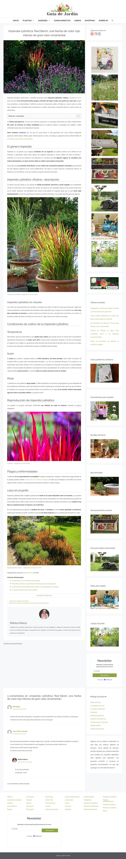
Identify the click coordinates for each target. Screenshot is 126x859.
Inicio (16, 20)
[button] (77, 116)
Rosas (105, 811)
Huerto (47, 806)
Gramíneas (49, 797)
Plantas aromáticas (90, 803)
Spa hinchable (105, 143)
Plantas (27, 20)
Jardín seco (69, 800)
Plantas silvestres (109, 804)
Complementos (62, 20)
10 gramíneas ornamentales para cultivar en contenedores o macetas (35, 587)
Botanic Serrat (95, 702)
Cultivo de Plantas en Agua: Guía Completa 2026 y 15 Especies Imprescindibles (104, 334)
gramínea (78, 98)
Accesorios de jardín (14, 800)
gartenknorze (28, 573)
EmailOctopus (108, 679)
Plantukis (93, 712)
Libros (77, 20)
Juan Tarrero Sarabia (20, 731)
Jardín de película (51, 809)
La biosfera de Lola (97, 706)
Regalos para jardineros (104, 226)
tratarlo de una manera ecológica (36, 480)
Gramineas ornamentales (44, 595)
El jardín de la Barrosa (98, 719)
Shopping (90, 20)
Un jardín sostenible (97, 709)
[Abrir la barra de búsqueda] (112, 20)
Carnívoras (30, 797)
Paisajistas (87, 800)
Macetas (68, 806)
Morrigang (16, 706)
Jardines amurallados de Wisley (19, 601)
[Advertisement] (44, 665)
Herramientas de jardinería (105, 115)
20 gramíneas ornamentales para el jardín (26, 580)
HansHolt (22, 463)
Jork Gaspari (33, 567)
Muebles (68, 809)
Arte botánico (12, 806)
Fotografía (30, 809)
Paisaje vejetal (95, 725)
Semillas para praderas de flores (105, 87)
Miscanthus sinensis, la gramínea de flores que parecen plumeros (34, 584)
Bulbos (9, 809)
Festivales (29, 806)
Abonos (10, 797)
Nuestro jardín (89, 797)
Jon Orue (30, 294)
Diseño (28, 803)
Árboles (10, 803)
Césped (29, 800)
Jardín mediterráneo (72, 797)
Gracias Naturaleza (97, 729)
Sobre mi (103, 20)
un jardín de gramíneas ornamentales (20, 139)
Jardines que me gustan (99, 722)
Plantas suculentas (109, 808)
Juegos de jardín (104, 254)
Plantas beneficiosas (91, 806)
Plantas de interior (90, 809)
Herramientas (50, 803)
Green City (49, 800)
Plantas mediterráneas (108, 800)
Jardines (42, 20)
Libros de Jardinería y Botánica (104, 60)
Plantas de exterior (110, 797)
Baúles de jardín (104, 171)
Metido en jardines (97, 715)
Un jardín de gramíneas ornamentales (24, 590)
